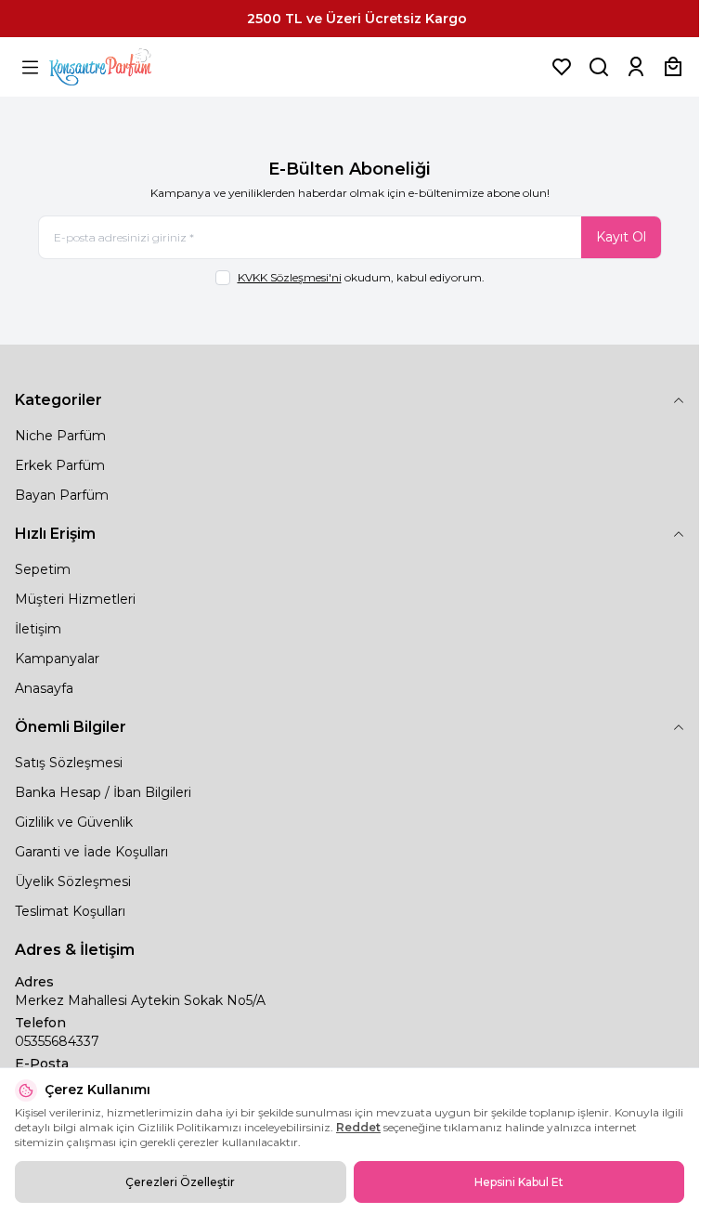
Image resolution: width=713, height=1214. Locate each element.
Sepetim (43, 569)
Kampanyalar (57, 658)
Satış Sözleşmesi (69, 762)
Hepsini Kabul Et (519, 1182)
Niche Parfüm (60, 435)
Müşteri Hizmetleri (75, 599)
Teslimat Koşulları (70, 911)
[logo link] (123, 66)
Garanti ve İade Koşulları (91, 851)
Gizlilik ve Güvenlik (74, 822)
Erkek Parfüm (60, 465)
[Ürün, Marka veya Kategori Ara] (599, 67)
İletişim (38, 628)
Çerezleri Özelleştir (180, 1182)
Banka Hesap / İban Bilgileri (103, 792)
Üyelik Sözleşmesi (73, 881)
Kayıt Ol (621, 236)
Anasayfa (44, 688)
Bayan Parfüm (62, 495)
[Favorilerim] (562, 67)
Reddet (358, 1127)
